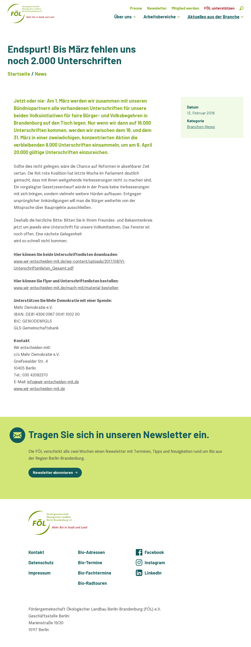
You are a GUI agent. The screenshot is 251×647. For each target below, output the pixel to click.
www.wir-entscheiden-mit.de (39, 388)
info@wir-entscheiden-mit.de (53, 381)
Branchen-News (201, 126)
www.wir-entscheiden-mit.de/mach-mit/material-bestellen (66, 287)
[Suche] (241, 8)
